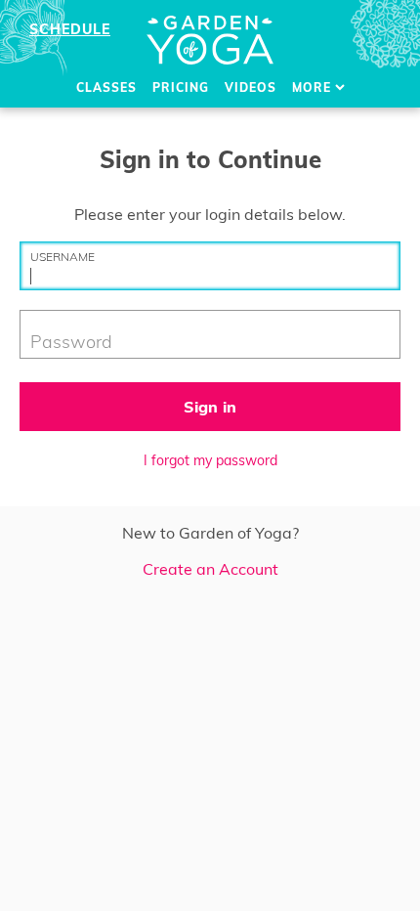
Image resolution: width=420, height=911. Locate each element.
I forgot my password (210, 460)
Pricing (180, 87)
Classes (106, 87)
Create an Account (210, 569)
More (313, 87)
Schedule (69, 29)
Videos (250, 87)
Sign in (210, 406)
